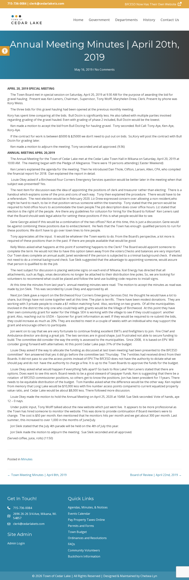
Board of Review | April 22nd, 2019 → (156, 475)
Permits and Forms (81, 526)
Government (99, 19)
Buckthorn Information (84, 556)
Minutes (26, 459)
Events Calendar (79, 514)
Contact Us (170, 19)
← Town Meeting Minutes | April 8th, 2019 (37, 475)
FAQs (71, 544)
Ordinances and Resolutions (87, 538)
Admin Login (16, 543)
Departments (126, 19)
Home (78, 19)
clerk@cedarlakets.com (46, 3)
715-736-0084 (16, 3)
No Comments (105, 69)
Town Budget (77, 532)
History (149, 19)
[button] (5, 51)
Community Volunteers (84, 550)
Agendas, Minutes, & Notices (88, 507)
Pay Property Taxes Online (86, 520)
